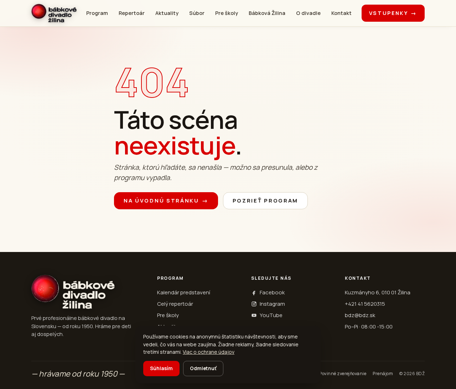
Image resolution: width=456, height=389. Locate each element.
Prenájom (383, 373)
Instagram (272, 303)
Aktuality (166, 13)
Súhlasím (161, 368)
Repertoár (132, 13)
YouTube (271, 315)
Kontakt (341, 13)
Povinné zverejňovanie (342, 373)
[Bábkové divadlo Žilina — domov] (54, 13)
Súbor (196, 13)
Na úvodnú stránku (166, 200)
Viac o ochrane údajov (208, 351)
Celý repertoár (175, 303)
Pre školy (226, 13)
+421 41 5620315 (365, 303)
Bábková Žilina (267, 13)
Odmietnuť (203, 368)
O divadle (308, 13)
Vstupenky (393, 13)
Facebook (272, 292)
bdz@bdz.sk (360, 315)
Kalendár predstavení (183, 292)
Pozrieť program (266, 200)
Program (97, 13)
